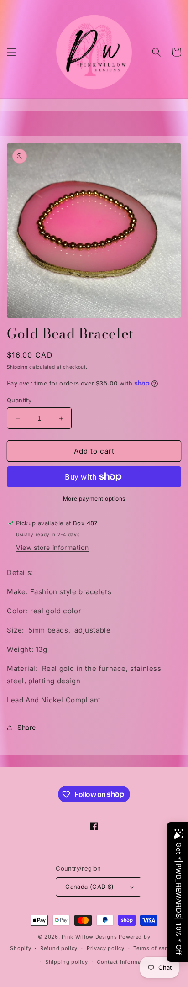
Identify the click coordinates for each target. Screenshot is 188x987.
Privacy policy (106, 948)
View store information (52, 547)
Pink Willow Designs (90, 937)
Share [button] (26, 727)
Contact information (124, 962)
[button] (11, 52)
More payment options (94, 498)
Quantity (19, 400)
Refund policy (59, 948)
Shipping (17, 366)
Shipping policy (66, 962)
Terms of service (155, 948)
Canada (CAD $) (89, 886)
